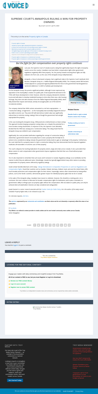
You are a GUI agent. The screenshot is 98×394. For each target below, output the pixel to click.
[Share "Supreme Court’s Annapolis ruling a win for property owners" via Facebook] (35, 225)
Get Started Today (15, 380)
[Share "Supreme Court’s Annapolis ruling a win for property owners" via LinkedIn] (54, 225)
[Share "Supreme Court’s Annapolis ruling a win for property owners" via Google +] (42, 225)
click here (25, 196)
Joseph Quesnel (46, 26)
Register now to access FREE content (23, 287)
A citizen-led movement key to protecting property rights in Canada (29, 47)
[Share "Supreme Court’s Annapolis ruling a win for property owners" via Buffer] (58, 225)
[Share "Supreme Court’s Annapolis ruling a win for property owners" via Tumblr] (46, 225)
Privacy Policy (79, 391)
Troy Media (13, 208)
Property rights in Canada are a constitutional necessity (26, 57)
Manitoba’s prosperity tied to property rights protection (26, 49)
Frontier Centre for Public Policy (51, 189)
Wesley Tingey (80, 103)
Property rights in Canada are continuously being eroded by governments (31, 59)
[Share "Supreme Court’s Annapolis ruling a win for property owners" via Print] (69, 225)
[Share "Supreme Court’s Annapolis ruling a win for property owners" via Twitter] (38, 225)
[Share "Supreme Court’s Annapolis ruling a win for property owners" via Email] (65, 225)
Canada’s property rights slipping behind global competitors (27, 45)
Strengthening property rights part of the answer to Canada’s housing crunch (31, 51)
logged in (16, 245)
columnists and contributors (36, 201)
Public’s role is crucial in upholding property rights (25, 52)
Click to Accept (68, 391)
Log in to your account (18, 284)
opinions (14, 201)
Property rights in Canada (38, 37)
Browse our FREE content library (21, 281)
